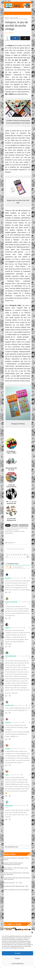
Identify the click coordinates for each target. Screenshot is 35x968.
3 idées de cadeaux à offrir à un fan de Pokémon (16, 889)
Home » (7, 17)
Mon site (14, 693)
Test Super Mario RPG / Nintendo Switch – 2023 (16, 886)
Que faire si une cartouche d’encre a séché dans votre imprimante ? (16, 873)
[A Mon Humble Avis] (17, 5)
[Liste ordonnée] (16, 555)
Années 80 (14, 525)
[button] (32, 932)
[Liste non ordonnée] (18, 555)
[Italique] (9, 555)
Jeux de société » (14, 17)
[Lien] (25, 555)
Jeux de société (9, 32)
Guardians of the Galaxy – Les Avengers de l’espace (16, 529)
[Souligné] (11, 555)
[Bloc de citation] (20, 555)
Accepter (17, 953)
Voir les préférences (17, 963)
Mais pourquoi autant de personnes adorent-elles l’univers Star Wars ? (17, 878)
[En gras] (7, 555)
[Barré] (14, 555)
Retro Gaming (24, 525)
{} (27, 554)
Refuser (17, 958)
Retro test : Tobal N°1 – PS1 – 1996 (13, 883)
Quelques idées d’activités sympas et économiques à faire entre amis (13, 863)
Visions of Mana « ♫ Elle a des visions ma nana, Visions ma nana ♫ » (16, 868)
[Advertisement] (18, 906)
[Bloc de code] (22, 555)
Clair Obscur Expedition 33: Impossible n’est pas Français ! (16, 858)
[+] (7, 557)
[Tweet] (25, 38)
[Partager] (15, 38)
